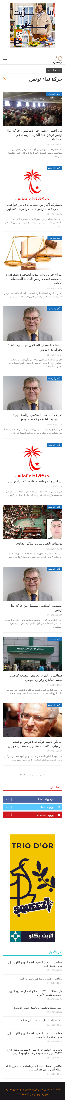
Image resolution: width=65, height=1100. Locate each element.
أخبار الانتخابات (54, 94)
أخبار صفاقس (55, 238)
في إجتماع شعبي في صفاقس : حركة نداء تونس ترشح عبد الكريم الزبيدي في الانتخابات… (34, 135)
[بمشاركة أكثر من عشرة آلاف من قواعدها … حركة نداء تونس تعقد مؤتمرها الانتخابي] (32, 183)
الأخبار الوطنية (54, 168)
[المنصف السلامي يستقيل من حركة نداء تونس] (32, 584)
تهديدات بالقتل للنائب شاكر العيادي (39, 543)
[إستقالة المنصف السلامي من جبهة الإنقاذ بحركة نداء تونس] (32, 323)
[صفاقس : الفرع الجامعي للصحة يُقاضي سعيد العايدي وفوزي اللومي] (32, 654)
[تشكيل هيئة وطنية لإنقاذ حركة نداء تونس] (32, 460)
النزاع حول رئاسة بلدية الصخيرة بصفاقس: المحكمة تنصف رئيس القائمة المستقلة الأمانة (34, 279)
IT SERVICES (23, 1094)
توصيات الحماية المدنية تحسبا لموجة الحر (40, 1020)
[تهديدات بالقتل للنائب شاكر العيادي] (32, 522)
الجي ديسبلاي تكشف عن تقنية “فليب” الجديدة (38, 1008)
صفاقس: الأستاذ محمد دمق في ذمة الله (41, 978)
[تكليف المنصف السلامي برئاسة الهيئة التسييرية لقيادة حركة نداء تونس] (32, 393)
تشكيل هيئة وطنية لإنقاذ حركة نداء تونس (35, 481)
